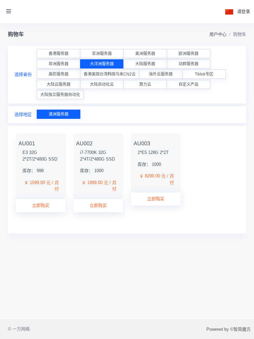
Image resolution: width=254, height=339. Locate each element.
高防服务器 (58, 74)
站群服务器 (188, 64)
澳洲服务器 (58, 114)
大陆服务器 (145, 64)
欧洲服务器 (188, 53)
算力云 (145, 84)
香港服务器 (58, 53)
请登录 (243, 11)
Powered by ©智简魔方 (228, 329)
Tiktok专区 (204, 74)
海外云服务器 (161, 74)
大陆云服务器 (58, 84)
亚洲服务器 (102, 53)
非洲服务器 (58, 64)
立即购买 (40, 205)
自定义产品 (188, 84)
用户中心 (218, 34)
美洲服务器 (145, 53)
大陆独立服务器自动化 (60, 94)
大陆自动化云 (102, 84)
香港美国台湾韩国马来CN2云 (110, 74)
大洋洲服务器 (102, 64)
